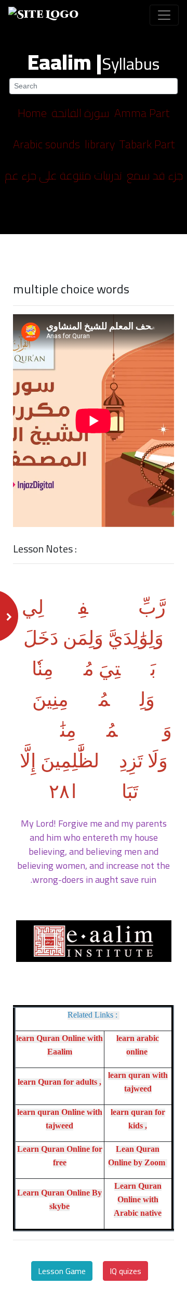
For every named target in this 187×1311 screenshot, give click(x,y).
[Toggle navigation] (164, 15)
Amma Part (141, 113)
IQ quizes (125, 1271)
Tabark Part (147, 144)
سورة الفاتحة (80, 113)
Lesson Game (62, 1271)
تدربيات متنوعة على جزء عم (63, 175)
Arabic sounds (46, 144)
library (100, 144)
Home (32, 113)
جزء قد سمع (155, 175)
